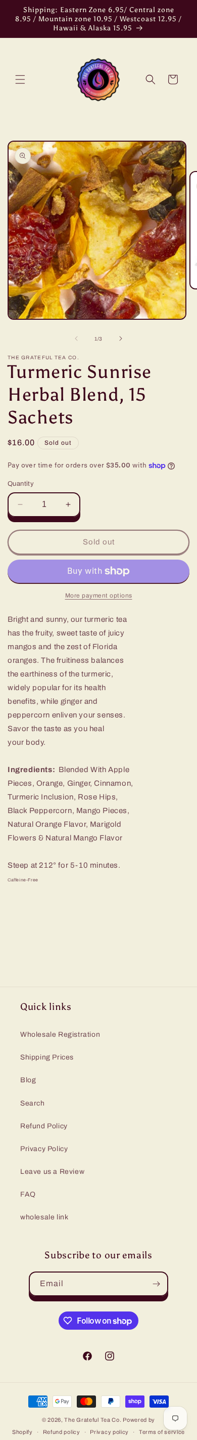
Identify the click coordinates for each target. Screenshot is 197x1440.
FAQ (28, 1194)
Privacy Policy (44, 1149)
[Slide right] (121, 338)
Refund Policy (44, 1126)
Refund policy (61, 1432)
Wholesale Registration (60, 1034)
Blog (28, 1080)
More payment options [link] (98, 595)
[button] (20, 79)
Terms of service (162, 1432)
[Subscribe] (156, 1284)
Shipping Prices (47, 1057)
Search (32, 1103)
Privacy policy (109, 1432)
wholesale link (44, 1217)
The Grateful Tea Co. (92, 1420)
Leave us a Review (52, 1171)
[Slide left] (76, 338)
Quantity (21, 483)
